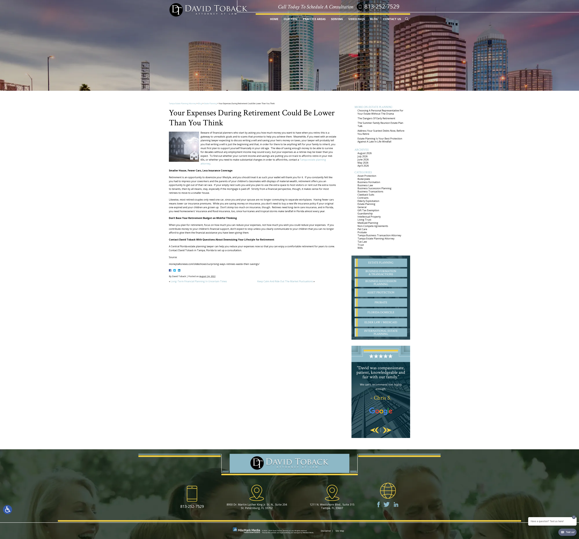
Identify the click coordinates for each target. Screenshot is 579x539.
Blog (374, 19)
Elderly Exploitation (368, 201)
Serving (337, 19)
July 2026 (363, 156)
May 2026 (363, 162)
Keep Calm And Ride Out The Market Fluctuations (285, 281)
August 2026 (365, 153)
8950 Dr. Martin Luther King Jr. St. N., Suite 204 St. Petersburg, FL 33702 (257, 506)
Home (274, 19)
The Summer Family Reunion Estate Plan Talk (380, 124)
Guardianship (365, 213)
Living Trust (364, 219)
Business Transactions (370, 191)
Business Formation (369, 182)
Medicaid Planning (368, 222)
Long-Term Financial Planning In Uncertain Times (199, 281)
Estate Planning (210, 103)
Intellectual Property (369, 216)
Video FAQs (356, 19)
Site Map (339, 530)
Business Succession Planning (374, 188)
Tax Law (362, 241)
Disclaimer (326, 530)
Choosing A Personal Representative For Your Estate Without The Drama (380, 112)
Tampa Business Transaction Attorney (379, 235)
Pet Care (362, 229)
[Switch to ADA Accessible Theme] (7, 509)
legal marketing (285, 532)
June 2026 (363, 159)
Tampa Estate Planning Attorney (182, 103)
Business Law (365, 185)
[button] (375, 430)
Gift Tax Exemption (368, 210)
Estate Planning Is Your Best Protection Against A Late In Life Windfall (380, 140)
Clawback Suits (366, 194)
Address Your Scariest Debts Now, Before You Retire (381, 132)
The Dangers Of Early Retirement (376, 118)
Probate (362, 232)
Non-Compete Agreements (373, 226)
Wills (360, 248)
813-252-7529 (381, 6)
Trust (361, 245)
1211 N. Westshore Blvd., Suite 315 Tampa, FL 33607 (332, 506)
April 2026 (363, 165)
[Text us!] (567, 533)
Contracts (363, 197)
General (362, 207)
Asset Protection (367, 175)
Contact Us (392, 19)
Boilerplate (364, 179)
